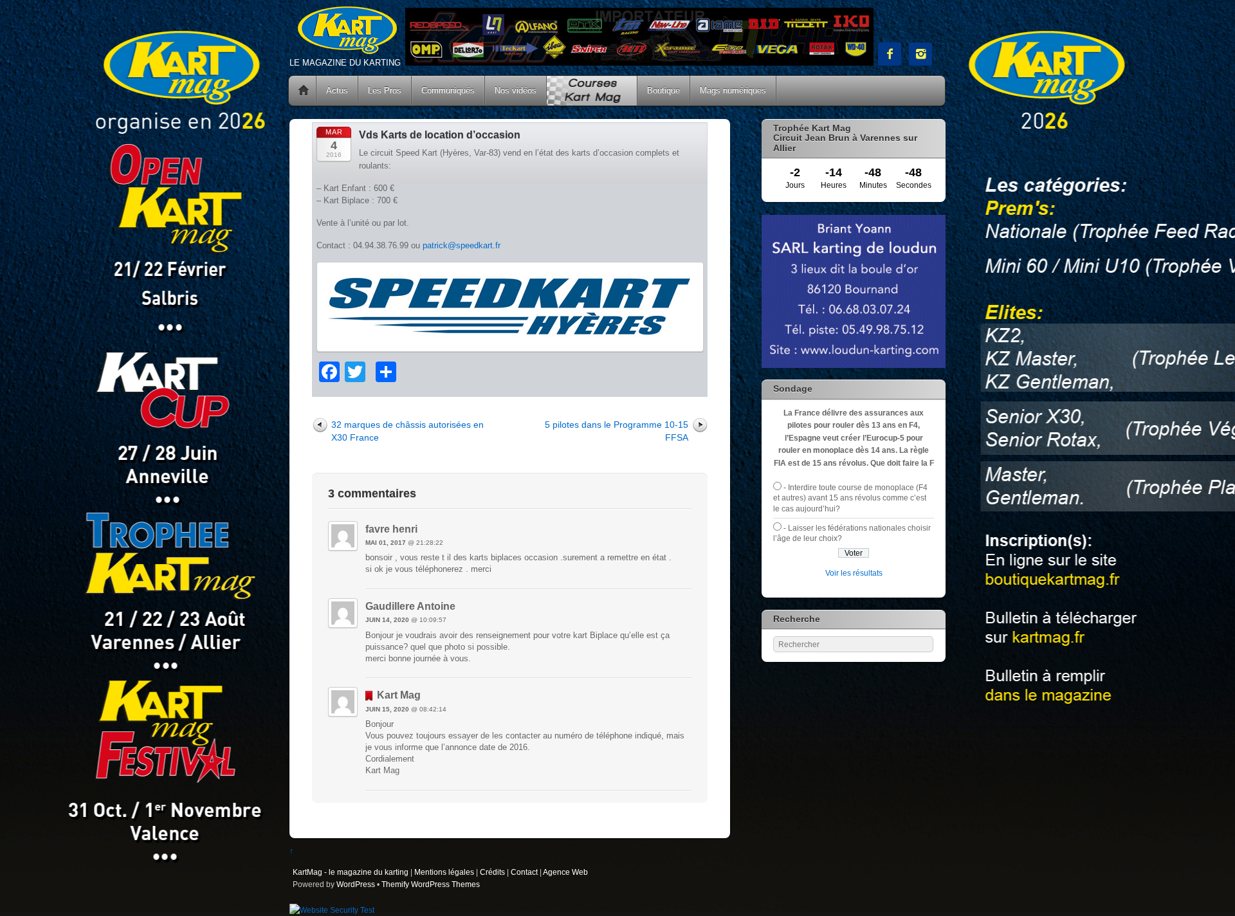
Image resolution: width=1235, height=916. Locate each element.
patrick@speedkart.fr (461, 245)
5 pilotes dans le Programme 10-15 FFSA (616, 430)
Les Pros (384, 90)
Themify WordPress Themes (430, 884)
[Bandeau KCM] (639, 63)
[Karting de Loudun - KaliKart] (854, 365)
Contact (524, 872)
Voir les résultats (854, 573)
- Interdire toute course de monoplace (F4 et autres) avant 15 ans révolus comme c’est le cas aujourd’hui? (850, 498)
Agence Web (565, 872)
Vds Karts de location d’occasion (439, 134)
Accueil (303, 90)
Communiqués (448, 90)
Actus (337, 90)
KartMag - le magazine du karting (350, 872)
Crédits (492, 872)
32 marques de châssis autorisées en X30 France (407, 430)
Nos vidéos (515, 90)
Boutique (663, 90)
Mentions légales (444, 872)
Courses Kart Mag (592, 90)
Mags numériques (733, 90)
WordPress (355, 884)
